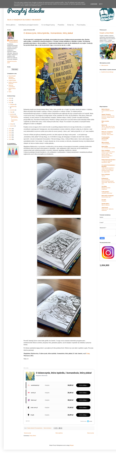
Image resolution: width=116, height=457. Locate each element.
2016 (10, 139)
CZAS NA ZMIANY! (106, 143)
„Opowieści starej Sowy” (107, 193)
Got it (100, 4)
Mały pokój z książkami (107, 195)
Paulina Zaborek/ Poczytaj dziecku (13, 41)
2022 (10, 102)
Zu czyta (104, 199)
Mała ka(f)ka (105, 146)
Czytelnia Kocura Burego (107, 72)
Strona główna (10, 25)
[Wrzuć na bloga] (56, 428)
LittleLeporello (104, 65)
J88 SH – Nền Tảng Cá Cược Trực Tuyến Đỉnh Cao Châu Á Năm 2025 (108, 128)
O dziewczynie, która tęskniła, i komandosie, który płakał (48, 33)
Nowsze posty (27, 433)
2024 (10, 98)
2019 (10, 133)
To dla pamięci (105, 191)
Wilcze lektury (105, 142)
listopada (12, 104)
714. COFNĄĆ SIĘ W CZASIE (108, 147)
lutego (12, 124)
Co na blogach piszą (48, 25)
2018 (10, 135)
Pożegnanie (104, 139)
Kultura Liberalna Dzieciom (13, 83)
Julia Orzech (105, 207)
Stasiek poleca (105, 203)
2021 (10, 128)
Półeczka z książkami (107, 131)
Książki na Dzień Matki (107, 33)
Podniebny (104, 201)
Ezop (88, 353)
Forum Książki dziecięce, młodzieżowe (12, 77)
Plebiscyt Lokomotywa (12, 86)
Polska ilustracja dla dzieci (108, 159)
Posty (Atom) (33, 435)
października (13, 106)
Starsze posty (90, 433)
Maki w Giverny (105, 109)
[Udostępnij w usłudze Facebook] (60, 428)
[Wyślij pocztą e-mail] (54, 428)
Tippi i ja (103, 175)
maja (11, 112)
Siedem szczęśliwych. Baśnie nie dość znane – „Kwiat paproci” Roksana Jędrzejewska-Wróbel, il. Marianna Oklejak (108, 154)
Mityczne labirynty (106, 205)
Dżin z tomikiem (106, 150)
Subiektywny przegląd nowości (28, 25)
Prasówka (61, 25)
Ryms (10, 91)
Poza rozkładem (106, 174)
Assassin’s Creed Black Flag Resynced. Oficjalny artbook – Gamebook (108, 117)
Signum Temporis (106, 114)
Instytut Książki (12, 80)
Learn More (93, 4)
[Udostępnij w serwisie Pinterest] (61, 428)
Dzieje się (70, 25)
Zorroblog (104, 186)
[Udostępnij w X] (58, 428)
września (12, 110)
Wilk (102, 122)
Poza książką (81, 25)
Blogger (72, 445)
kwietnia (12, 114)
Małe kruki (104, 125)
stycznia (12, 126)
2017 (10, 137)
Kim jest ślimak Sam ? (106, 197)
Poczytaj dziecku (25, 10)
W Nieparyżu (105, 178)
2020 (10, 130)
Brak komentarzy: (48, 428)
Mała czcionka (105, 121)
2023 (10, 100)
